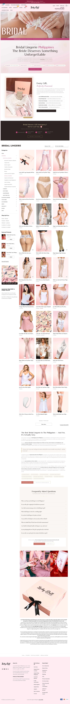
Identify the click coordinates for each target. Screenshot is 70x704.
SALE (25, 7)
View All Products (5, 261)
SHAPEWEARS (6, 193)
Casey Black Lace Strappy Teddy (12, 252)
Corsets (35, 693)
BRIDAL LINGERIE (8, 175)
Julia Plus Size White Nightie (25, 387)
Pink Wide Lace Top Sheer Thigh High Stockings (42, 387)
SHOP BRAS (5, 190)
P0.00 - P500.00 (5, 218)
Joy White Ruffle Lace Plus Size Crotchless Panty (59, 306)
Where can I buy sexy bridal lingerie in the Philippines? (43, 501)
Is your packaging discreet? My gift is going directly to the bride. (43, 529)
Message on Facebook (39, 543)
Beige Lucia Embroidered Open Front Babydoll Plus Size (60, 226)
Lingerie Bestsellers (8, 184)
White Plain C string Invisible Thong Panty (26, 414)
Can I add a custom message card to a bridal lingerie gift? (43, 508)
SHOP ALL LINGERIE (7, 158)
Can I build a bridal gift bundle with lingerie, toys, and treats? (43, 526)
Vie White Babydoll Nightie (41, 414)
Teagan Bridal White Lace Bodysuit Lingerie (60, 333)
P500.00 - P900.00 (5, 220)
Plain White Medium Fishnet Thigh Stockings (60, 387)
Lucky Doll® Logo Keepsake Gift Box (26, 172)
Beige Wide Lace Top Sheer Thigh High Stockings (26, 360)
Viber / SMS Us (50, 543)
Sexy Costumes (37, 691)
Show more (44, 424)
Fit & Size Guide (45, 681)
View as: (46, 146)
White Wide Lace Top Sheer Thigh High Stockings (43, 172)
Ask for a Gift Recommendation (42, 482)
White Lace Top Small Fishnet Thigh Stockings (60, 280)
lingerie (25, 624)
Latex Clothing (7, 182)
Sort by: (56, 146)
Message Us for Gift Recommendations (46, 110)
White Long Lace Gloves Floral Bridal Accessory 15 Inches (26, 199)
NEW (3, 153)
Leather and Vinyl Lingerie (9, 173)
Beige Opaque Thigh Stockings (59, 253)
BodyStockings (7, 169)
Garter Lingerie (7, 164)
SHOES (3, 208)
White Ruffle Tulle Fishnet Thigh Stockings (42, 253)
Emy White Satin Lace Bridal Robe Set (43, 360)
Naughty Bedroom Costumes (10, 186)
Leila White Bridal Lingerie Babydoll (43, 306)
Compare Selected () (64, 424)
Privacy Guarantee (46, 678)
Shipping (44, 674)
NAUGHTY (15, 7)
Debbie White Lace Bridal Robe (42, 226)
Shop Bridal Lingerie (35, 69)
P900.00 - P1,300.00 (6, 222)
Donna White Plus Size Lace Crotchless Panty (25, 253)
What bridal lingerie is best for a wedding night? (43, 511)
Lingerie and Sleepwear (8, 177)
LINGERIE (7, 4)
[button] (44, 597)
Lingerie (35, 689)
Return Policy (45, 668)
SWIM (10, 7)
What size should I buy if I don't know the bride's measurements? (43, 522)
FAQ (43, 676)
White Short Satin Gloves (58, 360)
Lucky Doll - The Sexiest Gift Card (43, 333)
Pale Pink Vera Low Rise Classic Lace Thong (43, 199)
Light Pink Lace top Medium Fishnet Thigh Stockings (60, 172)
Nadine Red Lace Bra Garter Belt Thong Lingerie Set (12, 235)
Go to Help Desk (45, 665)
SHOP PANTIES (6, 195)
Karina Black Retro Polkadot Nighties (10, 243)
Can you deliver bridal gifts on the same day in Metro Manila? (43, 519)
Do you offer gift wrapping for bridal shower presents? (43, 504)
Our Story (36, 666)
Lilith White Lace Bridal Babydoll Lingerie (42, 280)
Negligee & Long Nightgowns (10, 180)
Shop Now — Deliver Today (35, 136)
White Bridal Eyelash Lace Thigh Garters (59, 414)
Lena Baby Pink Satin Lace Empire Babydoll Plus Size (26, 333)
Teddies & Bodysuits (8, 167)
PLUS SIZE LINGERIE (15, 4)
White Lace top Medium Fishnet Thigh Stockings (25, 226)
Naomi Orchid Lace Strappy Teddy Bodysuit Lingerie (60, 199)
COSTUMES (23, 4)
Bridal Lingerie (37, 684)
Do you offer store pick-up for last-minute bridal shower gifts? (43, 533)
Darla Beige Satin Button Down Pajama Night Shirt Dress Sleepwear (26, 280)
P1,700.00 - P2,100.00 (6, 227)
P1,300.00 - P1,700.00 (6, 225)
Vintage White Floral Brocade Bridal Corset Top (26, 306)
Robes (5, 171)
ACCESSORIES (4, 7)
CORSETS (5, 188)
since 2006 (41, 699)
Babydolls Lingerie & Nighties (10, 160)
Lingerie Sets (6, 162)
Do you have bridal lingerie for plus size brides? (43, 515)
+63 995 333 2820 (59, 8)
